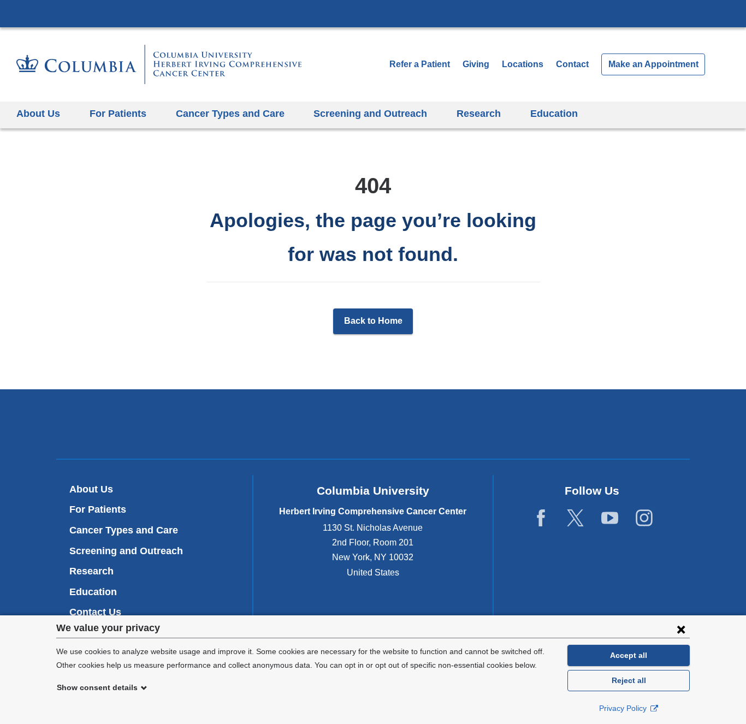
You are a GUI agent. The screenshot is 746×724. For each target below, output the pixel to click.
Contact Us (95, 612)
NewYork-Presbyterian (373, 426)
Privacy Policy (624, 708)
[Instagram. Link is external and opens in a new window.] (644, 518)
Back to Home (373, 320)
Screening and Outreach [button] (370, 113)
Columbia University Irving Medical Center (373, 13)
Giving (476, 64)
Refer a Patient (419, 64)
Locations (524, 64)
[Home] (158, 64)
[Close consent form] (681, 629)
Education (93, 591)
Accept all (628, 655)
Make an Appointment (653, 64)
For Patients (97, 509)
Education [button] (554, 113)
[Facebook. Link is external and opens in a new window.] (541, 518)
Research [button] (479, 113)
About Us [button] (38, 113)
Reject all (629, 680)
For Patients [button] (118, 113)
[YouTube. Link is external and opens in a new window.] (610, 518)
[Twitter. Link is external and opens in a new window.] (575, 518)
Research (91, 571)
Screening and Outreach (126, 550)
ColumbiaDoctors (530, 424)
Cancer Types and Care (123, 530)
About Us (91, 489)
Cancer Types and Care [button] (230, 113)
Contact (572, 64)
